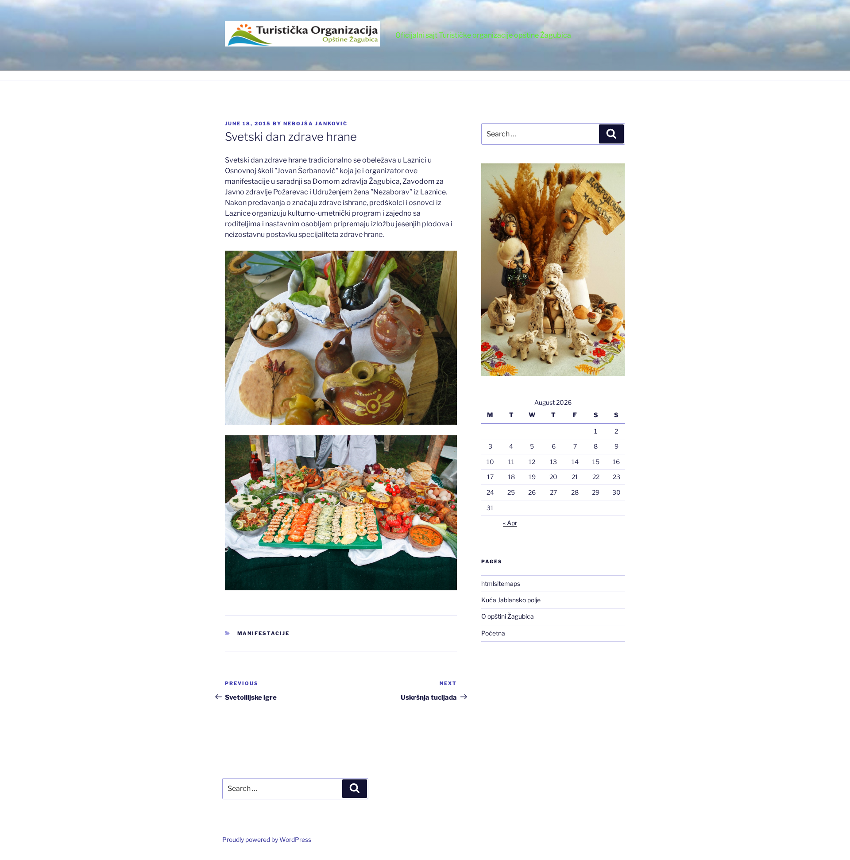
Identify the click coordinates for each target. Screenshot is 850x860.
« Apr (510, 523)
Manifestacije (263, 633)
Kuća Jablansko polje (511, 600)
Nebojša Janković (315, 123)
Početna (493, 633)
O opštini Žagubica (507, 616)
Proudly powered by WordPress (266, 839)
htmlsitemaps (500, 583)
